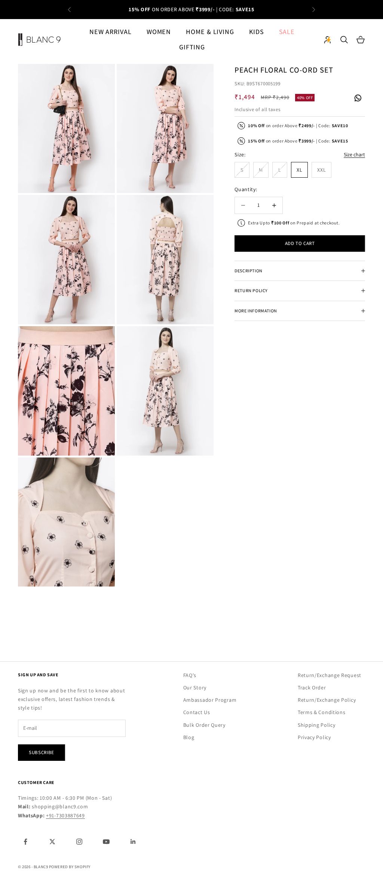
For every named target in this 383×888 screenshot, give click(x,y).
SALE (287, 31)
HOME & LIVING (210, 31)
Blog (188, 737)
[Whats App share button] (357, 97)
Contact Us (196, 712)
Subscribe (41, 752)
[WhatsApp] (357, 98)
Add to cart (300, 243)
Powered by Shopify (70, 866)
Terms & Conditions (322, 712)
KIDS (256, 31)
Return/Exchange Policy (327, 699)
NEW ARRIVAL (110, 31)
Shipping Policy (316, 725)
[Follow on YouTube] (106, 841)
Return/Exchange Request (329, 675)
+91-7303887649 (65, 815)
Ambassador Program (210, 699)
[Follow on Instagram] (79, 841)
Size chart (354, 154)
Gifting (192, 47)
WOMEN (159, 31)
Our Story (194, 687)
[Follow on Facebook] (25, 841)
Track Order (312, 687)
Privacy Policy (314, 737)
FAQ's (190, 675)
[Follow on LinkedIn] (133, 841)
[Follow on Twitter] (52, 841)
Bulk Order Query (204, 725)
